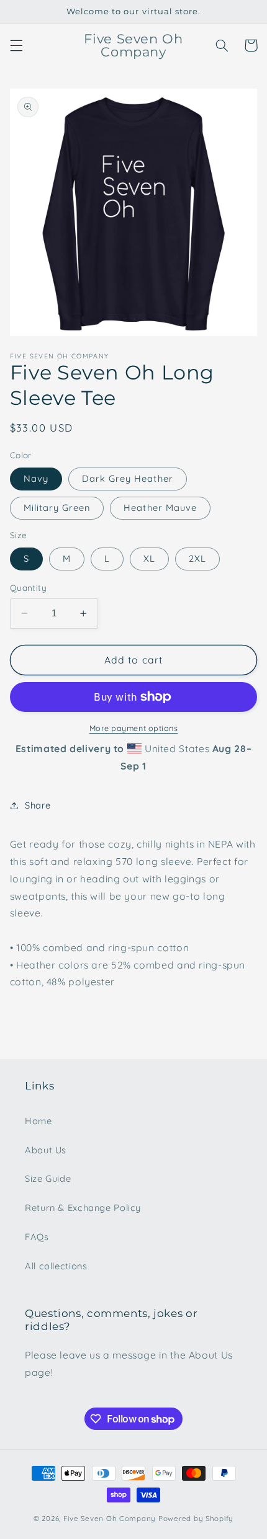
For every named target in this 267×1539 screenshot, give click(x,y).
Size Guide (48, 1178)
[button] (16, 45)
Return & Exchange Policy (83, 1207)
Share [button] (38, 805)
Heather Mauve (160, 507)
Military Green (57, 507)
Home (38, 1121)
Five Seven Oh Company (109, 1518)
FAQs (37, 1237)
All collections (56, 1266)
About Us (45, 1150)
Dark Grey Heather (127, 478)
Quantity (28, 587)
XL (149, 558)
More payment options (133, 728)
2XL (197, 558)
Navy (36, 478)
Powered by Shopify (195, 1518)
